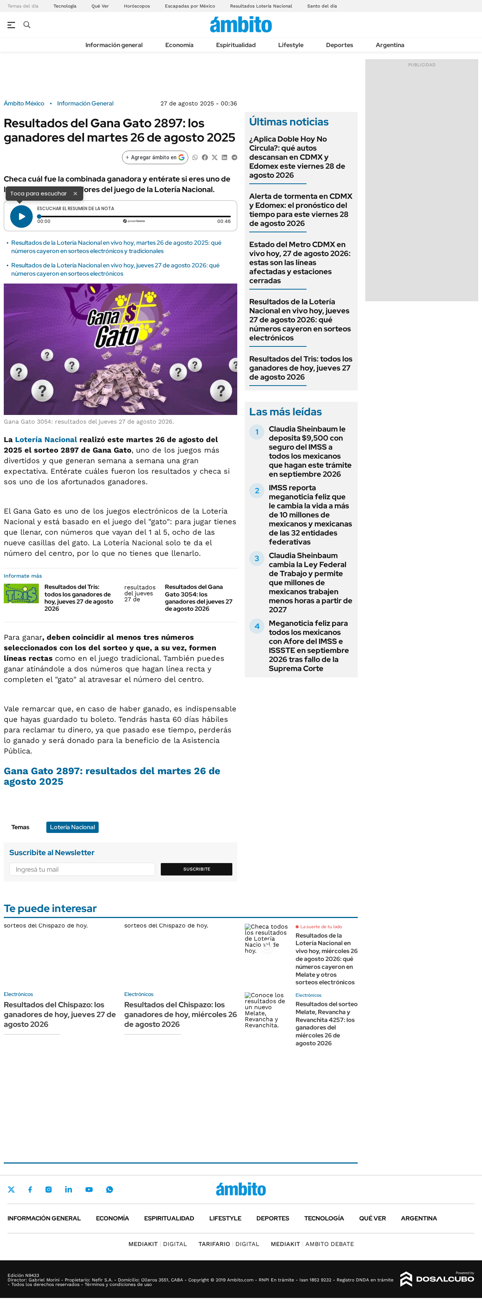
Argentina (390, 45)
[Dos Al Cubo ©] (437, 1279)
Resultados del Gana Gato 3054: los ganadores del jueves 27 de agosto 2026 (199, 598)
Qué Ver (100, 6)
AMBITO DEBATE (312, 1244)
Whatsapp (109, 1189)
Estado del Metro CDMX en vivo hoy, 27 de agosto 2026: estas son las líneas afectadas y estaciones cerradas (300, 262)
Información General (85, 104)
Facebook (30, 1189)
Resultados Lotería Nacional (261, 6)
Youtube (89, 1190)
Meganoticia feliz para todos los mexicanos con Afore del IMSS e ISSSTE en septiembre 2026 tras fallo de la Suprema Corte (309, 645)
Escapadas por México (190, 6)
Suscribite (196, 869)
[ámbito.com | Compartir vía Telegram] (234, 156)
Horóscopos (137, 6)
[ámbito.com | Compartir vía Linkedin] (224, 156)
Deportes (339, 45)
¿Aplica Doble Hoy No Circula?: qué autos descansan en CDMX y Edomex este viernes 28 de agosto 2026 (297, 157)
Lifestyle (291, 45)
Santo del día (322, 6)
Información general (114, 45)
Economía (179, 45)
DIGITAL (157, 1244)
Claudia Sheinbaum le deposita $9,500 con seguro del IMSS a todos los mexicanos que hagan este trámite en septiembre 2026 (310, 451)
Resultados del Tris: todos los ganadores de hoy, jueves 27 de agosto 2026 (78, 598)
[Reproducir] (21, 216)
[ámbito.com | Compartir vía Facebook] (205, 156)
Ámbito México (24, 104)
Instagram (48, 1189)
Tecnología (64, 6)
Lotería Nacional (46, 439)
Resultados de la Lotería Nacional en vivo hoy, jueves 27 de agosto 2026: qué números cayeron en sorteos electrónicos (115, 269)
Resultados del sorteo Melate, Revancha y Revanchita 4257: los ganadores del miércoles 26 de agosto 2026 (327, 1023)
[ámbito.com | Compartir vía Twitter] (215, 156)
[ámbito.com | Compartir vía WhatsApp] (195, 156)
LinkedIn (68, 1189)
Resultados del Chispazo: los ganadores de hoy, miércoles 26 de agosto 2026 (180, 1014)
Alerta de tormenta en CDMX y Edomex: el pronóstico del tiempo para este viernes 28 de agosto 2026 (300, 209)
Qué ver (372, 1218)
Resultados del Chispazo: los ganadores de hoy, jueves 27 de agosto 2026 (60, 1014)
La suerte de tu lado (321, 927)
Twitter (11, 1190)
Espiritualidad (236, 45)
